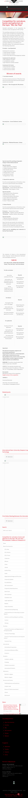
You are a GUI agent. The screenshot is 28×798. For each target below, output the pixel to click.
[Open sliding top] (14, 1)
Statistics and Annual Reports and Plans (14, 617)
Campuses (7, 558)
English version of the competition (10, 375)
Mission (6, 561)
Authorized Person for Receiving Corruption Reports (14, 613)
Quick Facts (7, 591)
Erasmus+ (7, 653)
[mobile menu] (26, 8)
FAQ (5, 727)
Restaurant (7, 695)
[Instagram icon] (16, 4)
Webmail (7, 735)
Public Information (9, 606)
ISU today (7, 549)
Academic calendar (9, 659)
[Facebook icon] (11, 4)
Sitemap (6, 623)
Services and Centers (8, 680)
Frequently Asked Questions (11, 588)
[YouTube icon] (13, 4)
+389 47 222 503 (19, 1)
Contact (6, 620)
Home (4, 543)
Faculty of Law (8, 641)
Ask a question (8, 594)
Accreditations (8, 582)
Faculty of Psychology (10, 633)
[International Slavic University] (14, 8)
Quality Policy (8, 570)
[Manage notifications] (18, 794)
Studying (7, 662)
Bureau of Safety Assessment (12, 689)
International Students (10, 668)
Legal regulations (9, 600)
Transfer (7, 749)
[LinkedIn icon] (15, 4)
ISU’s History (7, 552)
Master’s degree (8, 677)
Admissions (5, 671)
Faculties (5, 626)
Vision (6, 564)
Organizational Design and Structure (13, 576)
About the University (8, 546)
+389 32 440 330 (9, 1)
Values (6, 567)
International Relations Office (11, 650)
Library (6, 692)
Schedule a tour (8, 597)
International (6, 644)
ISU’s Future (7, 555)
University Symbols (9, 579)
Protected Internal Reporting (11, 609)
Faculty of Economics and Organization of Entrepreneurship (14, 629)
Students (5, 656)
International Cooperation (10, 647)
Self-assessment (9, 585)
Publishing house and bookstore (12, 683)
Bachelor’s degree (9, 674)
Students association (10, 665)
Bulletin (6, 603)
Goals (6, 573)
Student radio (8, 686)
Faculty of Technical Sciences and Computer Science (14, 637)
